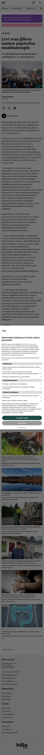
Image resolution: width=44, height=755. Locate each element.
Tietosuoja (22, 427)
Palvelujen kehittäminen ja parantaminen (16, 377)
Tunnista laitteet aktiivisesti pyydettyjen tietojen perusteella (18, 388)
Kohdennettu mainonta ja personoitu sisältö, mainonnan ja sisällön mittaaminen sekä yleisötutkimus (20, 373)
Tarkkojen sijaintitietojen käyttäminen (14, 384)
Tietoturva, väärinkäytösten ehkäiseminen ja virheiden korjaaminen (20, 397)
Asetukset (22, 423)
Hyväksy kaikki (22, 418)
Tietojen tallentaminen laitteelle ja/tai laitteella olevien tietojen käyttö (21, 368)
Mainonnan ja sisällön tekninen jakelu (15, 401)
